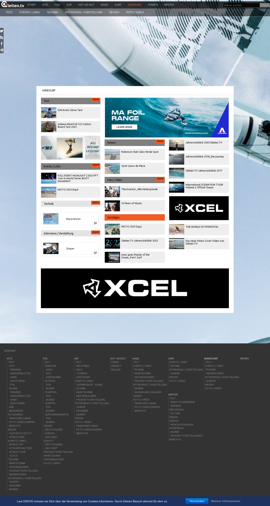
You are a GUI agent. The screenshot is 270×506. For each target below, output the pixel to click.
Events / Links (30, 12)
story (31, 4)
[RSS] (2, 37)
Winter (169, 4)
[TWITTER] (2, 31)
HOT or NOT (86, 4)
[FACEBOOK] (2, 44)
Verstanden (197, 501)
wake (104, 4)
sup (69, 4)
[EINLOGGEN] (2, 50)
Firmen (153, 4)
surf (118, 4)
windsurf (135, 4)
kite (45, 4)
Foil (57, 4)
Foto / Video (135, 12)
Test (9, 12)
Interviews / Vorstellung (84, 12)
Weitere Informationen (225, 501)
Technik (52, 12)
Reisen (114, 12)
